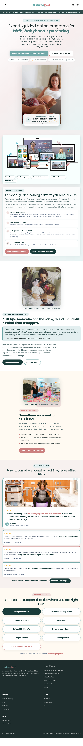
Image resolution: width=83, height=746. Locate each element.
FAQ (3, 702)
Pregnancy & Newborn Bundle (53, 670)
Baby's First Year (21, 620)
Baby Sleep (61, 620)
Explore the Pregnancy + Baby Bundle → (29, 53)
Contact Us (6, 709)
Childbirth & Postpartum (61, 612)
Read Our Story (32, 362)
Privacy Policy (6, 720)
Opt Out (4, 705)
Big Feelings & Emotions (21, 646)
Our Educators (48, 702)
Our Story (47, 699)
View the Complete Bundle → (17, 251)
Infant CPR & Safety (21, 629)
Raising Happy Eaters (61, 629)
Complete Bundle (21, 612)
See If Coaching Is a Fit (31, 450)
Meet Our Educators (12, 362)
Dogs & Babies (22, 638)
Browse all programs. (55, 654)
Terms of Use (6, 724)
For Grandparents (61, 638)
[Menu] (5, 5)
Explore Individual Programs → (43, 251)
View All (46, 687)
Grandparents (48, 684)
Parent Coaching (7, 699)
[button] (73, 5)
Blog (45, 705)
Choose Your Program (61, 53)
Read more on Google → (60, 581)
